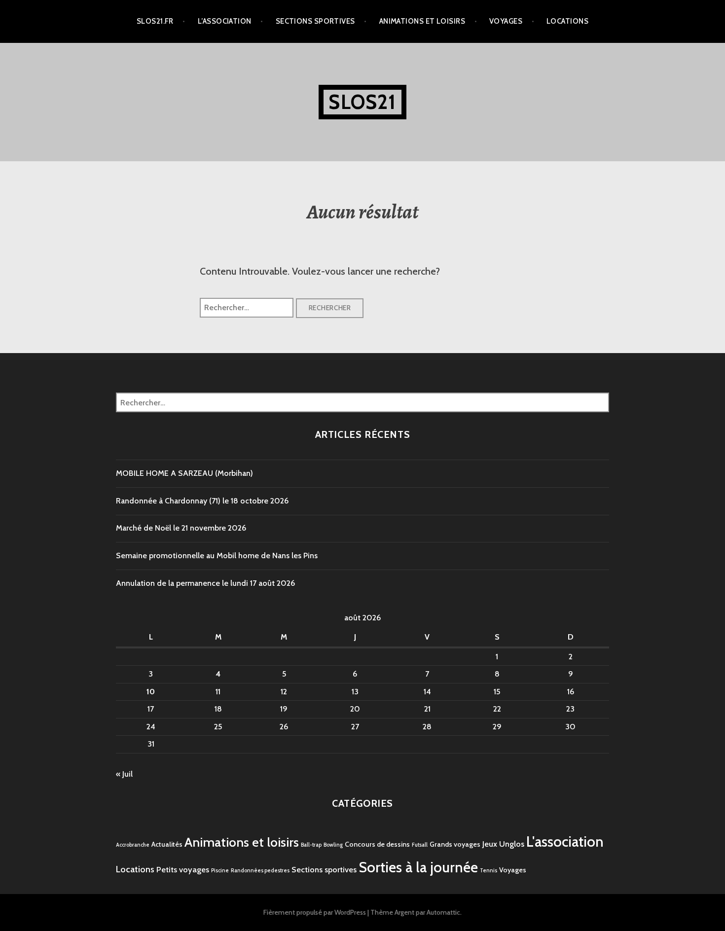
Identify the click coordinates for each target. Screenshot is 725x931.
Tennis (488, 870)
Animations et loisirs (422, 21)
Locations (567, 21)
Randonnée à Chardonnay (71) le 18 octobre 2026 (202, 500)
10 (150, 691)
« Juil (124, 774)
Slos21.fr (155, 21)
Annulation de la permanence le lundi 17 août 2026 (205, 583)
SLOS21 (362, 102)
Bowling (333, 845)
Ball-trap (311, 845)
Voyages (505, 21)
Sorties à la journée (418, 867)
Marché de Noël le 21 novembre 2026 (181, 528)
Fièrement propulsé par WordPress (314, 912)
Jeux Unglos (503, 844)
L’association (225, 21)
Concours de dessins (377, 844)
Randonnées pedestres (260, 870)
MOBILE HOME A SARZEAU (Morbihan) (184, 473)
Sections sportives (315, 21)
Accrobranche (132, 845)
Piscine (220, 870)
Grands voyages (455, 844)
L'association (565, 841)
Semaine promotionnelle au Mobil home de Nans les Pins (217, 555)
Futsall (420, 845)
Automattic (443, 912)
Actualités (166, 844)
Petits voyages (182, 869)
